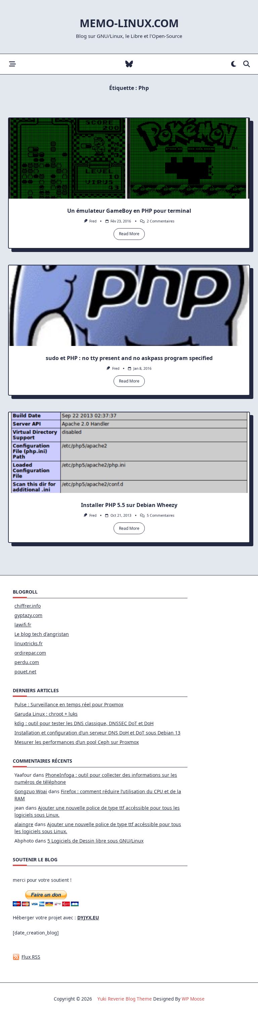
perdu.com (26, 662)
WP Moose (193, 999)
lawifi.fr (22, 624)
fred (92, 221)
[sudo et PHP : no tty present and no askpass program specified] (129, 305)
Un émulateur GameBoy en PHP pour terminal (129, 210)
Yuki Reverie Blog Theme (124, 999)
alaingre (23, 824)
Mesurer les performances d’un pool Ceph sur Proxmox (76, 742)
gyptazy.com (28, 615)
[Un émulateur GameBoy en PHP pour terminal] (129, 158)
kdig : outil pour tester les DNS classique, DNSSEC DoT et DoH (84, 723)
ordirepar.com (30, 653)
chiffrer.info (27, 606)
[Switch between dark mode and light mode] (233, 64)
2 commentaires (160, 221)
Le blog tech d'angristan (41, 634)
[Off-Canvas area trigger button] (12, 64)
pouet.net (25, 671)
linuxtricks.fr (28, 643)
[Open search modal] (246, 64)
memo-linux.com (129, 23)
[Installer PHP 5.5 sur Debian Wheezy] (129, 452)
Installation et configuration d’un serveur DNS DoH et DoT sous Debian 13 (97, 732)
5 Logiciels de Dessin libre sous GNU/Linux (95, 841)
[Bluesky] (129, 64)
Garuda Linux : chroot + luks (46, 714)
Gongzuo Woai (30, 791)
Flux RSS (31, 957)
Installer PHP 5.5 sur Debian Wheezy (129, 505)
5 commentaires (160, 515)
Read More (129, 234)
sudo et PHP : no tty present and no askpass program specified (129, 358)
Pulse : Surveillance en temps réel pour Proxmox (68, 704)
